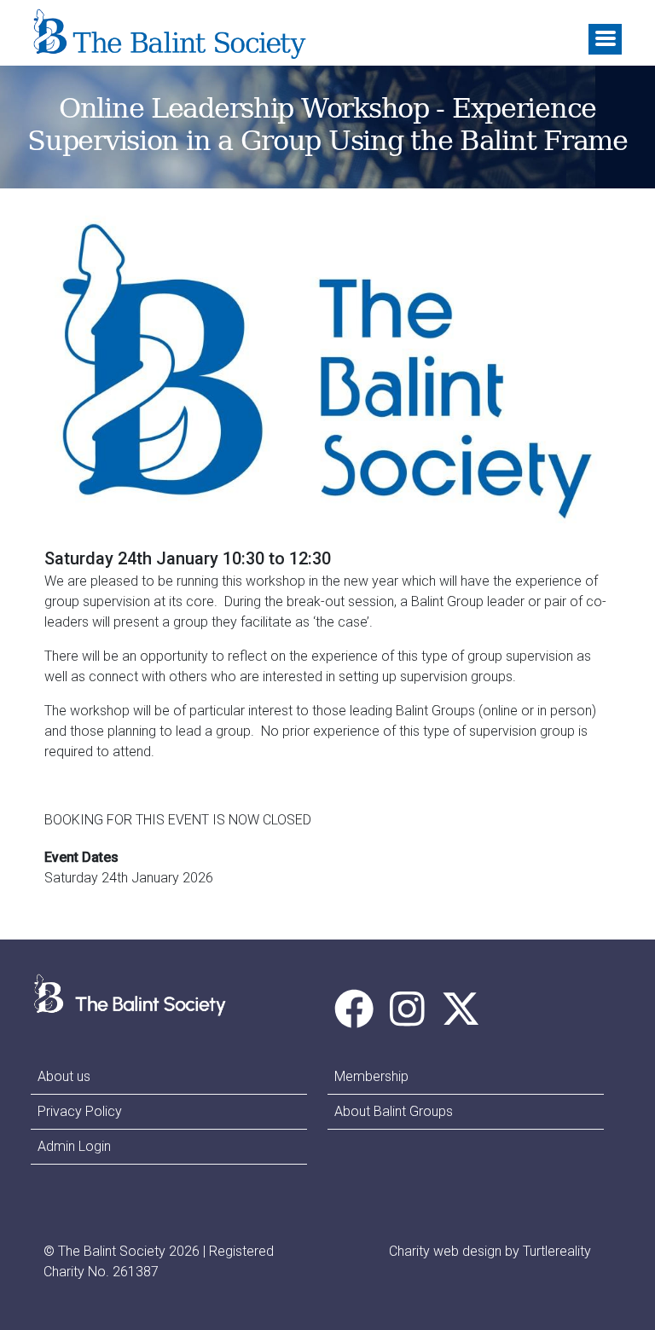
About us (64, 1076)
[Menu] (605, 39)
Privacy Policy (80, 1111)
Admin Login (74, 1146)
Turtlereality (557, 1251)
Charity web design (445, 1251)
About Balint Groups (393, 1111)
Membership (371, 1076)
